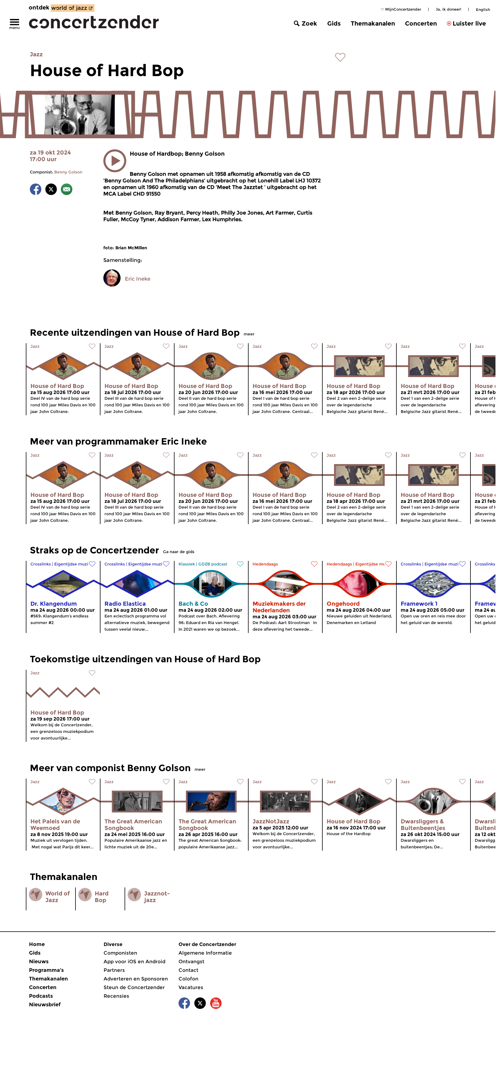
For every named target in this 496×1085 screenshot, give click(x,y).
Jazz (36, 54)
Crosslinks (40, 564)
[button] (114, 160)
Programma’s (46, 970)
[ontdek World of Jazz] (72, 8)
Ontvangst (191, 961)
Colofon (188, 979)
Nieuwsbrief (45, 1004)
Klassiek (187, 564)
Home (37, 944)
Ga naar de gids (178, 551)
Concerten (421, 23)
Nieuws (39, 961)
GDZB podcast (212, 564)
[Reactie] (66, 190)
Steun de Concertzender (134, 987)
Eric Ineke (137, 279)
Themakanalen (373, 23)
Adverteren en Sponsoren (136, 979)
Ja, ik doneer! (448, 9)
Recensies (116, 996)
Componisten (120, 953)
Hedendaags (265, 564)
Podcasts (41, 996)
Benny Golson (68, 172)
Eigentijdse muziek (73, 564)
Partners (114, 970)
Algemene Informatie (205, 953)
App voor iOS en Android (134, 961)
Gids (334, 23)
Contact (188, 970)
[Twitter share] (51, 190)
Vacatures (191, 987)
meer (249, 334)
